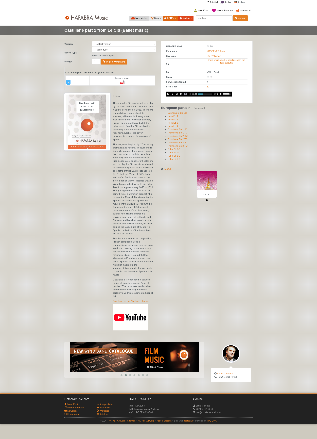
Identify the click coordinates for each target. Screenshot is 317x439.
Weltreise (104, 410)
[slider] (227, 94)
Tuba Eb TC (174, 159)
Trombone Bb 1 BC (178, 129)
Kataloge (104, 414)
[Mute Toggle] (220, 94)
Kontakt (227, 2)
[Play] (68, 82)
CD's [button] (171, 18)
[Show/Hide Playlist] (189, 94)
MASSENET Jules (216, 51)
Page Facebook (164, 421)
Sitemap (131, 421)
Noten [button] (186, 18)
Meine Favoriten (224, 10)
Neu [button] (156, 18)
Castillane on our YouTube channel (131, 301)
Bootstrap (188, 421)
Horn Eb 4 (173, 126)
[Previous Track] (168, 94)
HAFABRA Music (116, 421)
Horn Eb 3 (173, 122)
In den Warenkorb (115, 61)
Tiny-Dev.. (212, 421)
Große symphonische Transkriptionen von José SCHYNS (226, 61)
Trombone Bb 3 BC (178, 142)
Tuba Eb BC (174, 155)
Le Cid (167, 169)
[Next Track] (177, 94)
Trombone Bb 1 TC (178, 132)
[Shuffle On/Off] (185, 94)
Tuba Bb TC (174, 152)
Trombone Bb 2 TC (178, 139)
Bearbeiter (104, 407)
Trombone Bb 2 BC (178, 136)
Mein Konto (203, 10)
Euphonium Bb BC (177, 113)
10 (208, 87)
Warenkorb (245, 10)
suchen (241, 18)
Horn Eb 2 (173, 119)
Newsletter (141, 18)
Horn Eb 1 (173, 116)
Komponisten (106, 404)
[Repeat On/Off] (181, 94)
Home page (73, 414)
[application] (68, 82)
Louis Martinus (225, 373)
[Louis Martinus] (231, 353)
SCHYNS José (214, 56)
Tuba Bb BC (174, 149)
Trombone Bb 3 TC (178, 146)
